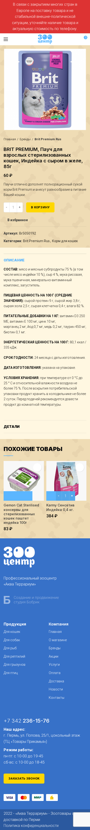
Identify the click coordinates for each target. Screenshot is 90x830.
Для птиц (11, 673)
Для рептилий (14, 656)
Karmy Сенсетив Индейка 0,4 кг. (60, 507)
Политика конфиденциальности (31, 825)
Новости (56, 689)
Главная (10, 139)
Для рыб (10, 648)
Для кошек (12, 632)
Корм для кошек (65, 241)
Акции (53, 656)
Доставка (56, 681)
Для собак (12, 640)
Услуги (54, 664)
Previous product (74, 139)
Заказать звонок (24, 778)
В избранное (17, 220)
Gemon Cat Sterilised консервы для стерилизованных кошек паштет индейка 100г (21, 514)
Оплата (54, 673)
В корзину (40, 207)
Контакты (56, 698)
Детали (11, 427)
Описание (14, 260)
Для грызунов (14, 664)
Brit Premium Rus (48, 139)
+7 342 (26, 721)
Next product (84, 139)
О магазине (58, 640)
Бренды (25, 139)
